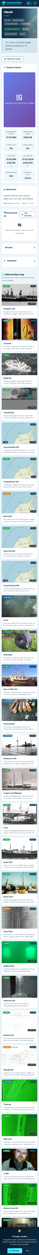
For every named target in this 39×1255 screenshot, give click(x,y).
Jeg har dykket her (13, 29)
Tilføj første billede (13, 59)
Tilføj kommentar (28, 214)
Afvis (27, 1251)
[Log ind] (29, 3)
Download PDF (12, 34)
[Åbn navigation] (35, 3)
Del (23, 34)
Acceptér (16, 1251)
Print (26, 29)
